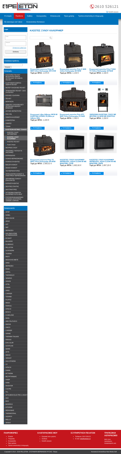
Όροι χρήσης (12, 443)
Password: (8, 42)
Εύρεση (7, 67)
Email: (7, 36)
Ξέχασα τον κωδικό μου (19, 47)
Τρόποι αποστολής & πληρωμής (18, 445)
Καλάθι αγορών (113, 12)
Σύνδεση (16, 52)
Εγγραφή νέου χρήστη (49, 436)
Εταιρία (10, 436)
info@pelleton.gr (85, 439)
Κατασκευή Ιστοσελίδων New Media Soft (104, 452)
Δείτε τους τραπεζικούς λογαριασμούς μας (110, 441)
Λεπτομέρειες (37, 82)
